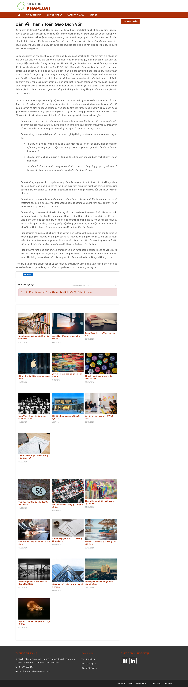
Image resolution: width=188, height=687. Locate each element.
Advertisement (142, 683)
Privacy (130, 683)
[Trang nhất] (19, 15)
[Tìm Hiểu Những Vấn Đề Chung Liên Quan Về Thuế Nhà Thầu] (34, 443)
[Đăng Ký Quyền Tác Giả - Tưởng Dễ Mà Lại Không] (68, 528)
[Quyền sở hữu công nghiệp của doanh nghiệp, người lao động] (68, 362)
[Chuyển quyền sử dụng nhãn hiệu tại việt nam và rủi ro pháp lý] (101, 363)
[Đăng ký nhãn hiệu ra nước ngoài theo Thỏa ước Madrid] (34, 363)
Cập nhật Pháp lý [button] (75, 15)
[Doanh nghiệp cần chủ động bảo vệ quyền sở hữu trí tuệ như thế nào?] (34, 323)
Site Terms (121, 683)
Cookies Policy (155, 683)
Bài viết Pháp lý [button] (54, 15)
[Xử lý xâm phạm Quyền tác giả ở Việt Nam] (101, 529)
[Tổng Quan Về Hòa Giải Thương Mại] (101, 322)
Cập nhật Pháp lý (89, 668)
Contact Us (168, 683)
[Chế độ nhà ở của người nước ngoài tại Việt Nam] (68, 403)
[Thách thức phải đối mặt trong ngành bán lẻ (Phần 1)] (101, 489)
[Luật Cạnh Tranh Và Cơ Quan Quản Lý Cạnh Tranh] (34, 403)
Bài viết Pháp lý (88, 663)
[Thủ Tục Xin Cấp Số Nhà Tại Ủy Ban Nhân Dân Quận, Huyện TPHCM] (34, 489)
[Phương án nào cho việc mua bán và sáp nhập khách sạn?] (101, 569)
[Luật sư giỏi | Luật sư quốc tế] (35, 6)
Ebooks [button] (93, 15)
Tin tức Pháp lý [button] (33, 15)
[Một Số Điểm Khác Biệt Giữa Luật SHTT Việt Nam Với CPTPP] (34, 609)
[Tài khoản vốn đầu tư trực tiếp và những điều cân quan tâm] (68, 570)
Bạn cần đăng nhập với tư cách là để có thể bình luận (56, 292)
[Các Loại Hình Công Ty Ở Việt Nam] (101, 403)
